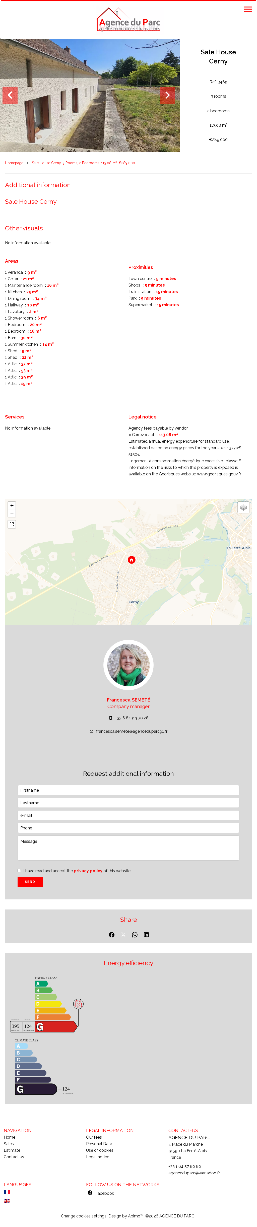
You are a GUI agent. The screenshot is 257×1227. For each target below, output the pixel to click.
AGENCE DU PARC (189, 1137)
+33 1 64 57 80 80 (184, 1166)
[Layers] (243, 507)
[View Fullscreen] (12, 524)
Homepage (14, 163)
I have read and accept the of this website (77, 870)
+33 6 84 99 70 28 (132, 718)
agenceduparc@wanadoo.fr (194, 1173)
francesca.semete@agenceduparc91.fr (131, 731)
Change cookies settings (83, 1216)
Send (30, 882)
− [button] (12, 513)
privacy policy (88, 870)
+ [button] (12, 505)
